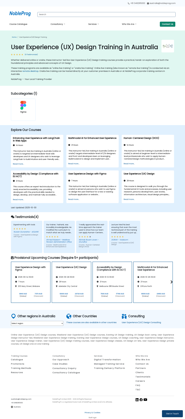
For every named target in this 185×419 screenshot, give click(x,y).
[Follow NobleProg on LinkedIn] (137, 399)
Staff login (93, 417)
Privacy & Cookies (92, 412)
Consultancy (57, 24)
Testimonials (143, 376)
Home (14, 37)
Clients (140, 372)
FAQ (138, 385)
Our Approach (60, 359)
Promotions (17, 363)
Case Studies (59, 363)
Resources (17, 372)
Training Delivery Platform (109, 368)
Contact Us (167, 24)
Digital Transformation (107, 359)
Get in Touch (172, 413)
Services (92, 24)
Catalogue (17, 359)
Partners (141, 368)
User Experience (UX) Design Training (33, 37)
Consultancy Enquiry (64, 368)
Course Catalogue (18, 24)
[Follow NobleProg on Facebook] (141, 399)
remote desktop (30, 71)
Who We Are (128, 24)
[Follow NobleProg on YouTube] (145, 399)
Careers (140, 381)
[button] (171, 281)
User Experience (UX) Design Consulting (141, 322)
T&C (138, 389)
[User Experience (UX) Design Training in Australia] (22, 13)
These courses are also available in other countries (91, 322)
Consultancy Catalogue (66, 372)
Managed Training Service (109, 363)
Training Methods (21, 368)
